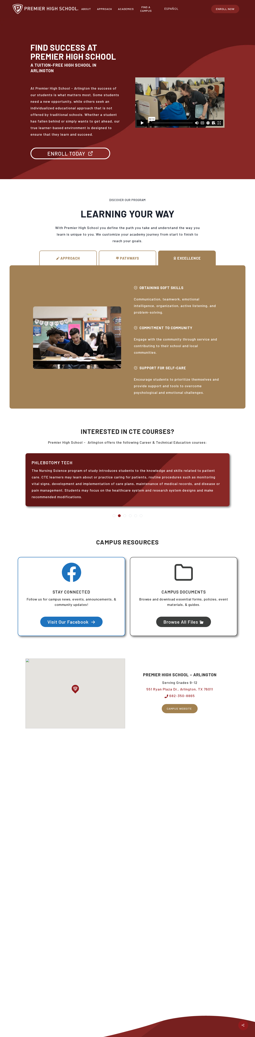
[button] (75, 689)
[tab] (68, 258)
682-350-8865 (181, 695)
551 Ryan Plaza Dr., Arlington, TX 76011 (179, 689)
